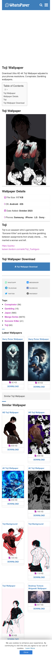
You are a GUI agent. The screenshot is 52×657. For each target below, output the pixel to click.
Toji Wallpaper (9, 93)
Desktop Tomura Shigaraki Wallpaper (37, 587)
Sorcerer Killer (12, 320)
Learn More (30, 648)
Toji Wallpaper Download (13, 102)
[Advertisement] (26, 37)
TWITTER (11, 294)
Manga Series (12, 316)
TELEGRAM (12, 288)
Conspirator (11, 304)
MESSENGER (34, 282)
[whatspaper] (17, 4)
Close (26, 652)
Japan (8, 312)
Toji (4, 99)
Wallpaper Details (10, 96)
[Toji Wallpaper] (26, 149)
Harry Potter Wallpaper (12, 339)
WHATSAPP (11, 282)
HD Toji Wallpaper (10, 412)
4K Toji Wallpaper (10, 468)
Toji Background (9, 524)
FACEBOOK (33, 288)
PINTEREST (33, 294)
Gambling (10, 308)
